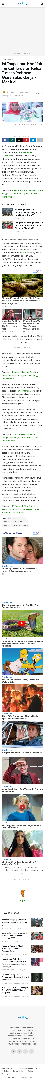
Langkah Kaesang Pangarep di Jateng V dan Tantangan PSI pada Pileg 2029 (29, 225)
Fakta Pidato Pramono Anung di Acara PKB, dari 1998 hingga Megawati (15, 990)
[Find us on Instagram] (25, 1051)
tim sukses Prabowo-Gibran (15, 525)
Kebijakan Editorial (9, 1068)
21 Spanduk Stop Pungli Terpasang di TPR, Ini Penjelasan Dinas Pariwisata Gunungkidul (20, 509)
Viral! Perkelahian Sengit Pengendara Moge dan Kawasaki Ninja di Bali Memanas (21, 437)
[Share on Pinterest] (26, 140)
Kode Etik (5, 1071)
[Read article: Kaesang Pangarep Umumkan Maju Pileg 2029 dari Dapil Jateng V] (7, 212)
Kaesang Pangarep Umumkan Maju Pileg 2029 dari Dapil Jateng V (28, 212)
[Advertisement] (22, 29)
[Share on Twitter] (19, 140)
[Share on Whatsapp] (12, 140)
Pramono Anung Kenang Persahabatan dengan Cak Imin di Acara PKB (15, 977)
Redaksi (31, 1071)
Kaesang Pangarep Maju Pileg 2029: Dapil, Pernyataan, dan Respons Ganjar (14, 948)
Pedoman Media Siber (29, 1068)
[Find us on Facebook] (13, 1051)
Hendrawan (8, 954)
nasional (22, 252)
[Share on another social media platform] (40, 140)
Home (4, 59)
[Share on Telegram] (33, 140)
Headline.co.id (26, 152)
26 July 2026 (20, 218)
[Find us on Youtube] (31, 1051)
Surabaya (7, 156)
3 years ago (23, 92)
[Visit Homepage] (22, 4)
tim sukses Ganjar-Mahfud (15, 522)
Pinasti (7, 970)
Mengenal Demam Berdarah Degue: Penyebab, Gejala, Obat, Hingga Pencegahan (20, 375)
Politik (10, 59)
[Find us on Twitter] (19, 1051)
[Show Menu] (3, 3)
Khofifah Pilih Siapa (16, 518)
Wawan (6, 928)
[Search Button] (42, 3)
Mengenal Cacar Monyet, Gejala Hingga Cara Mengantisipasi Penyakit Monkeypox (22, 193)
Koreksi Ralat (18, 1071)
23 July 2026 (19, 983)
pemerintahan (23, 391)
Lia (5, 941)
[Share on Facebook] (5, 140)
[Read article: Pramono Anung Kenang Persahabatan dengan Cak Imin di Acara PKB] (37, 977)
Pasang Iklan (7, 1074)
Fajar (12, 92)
